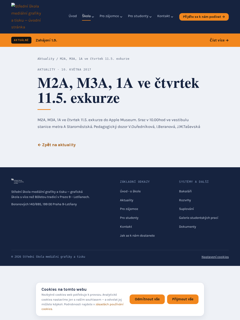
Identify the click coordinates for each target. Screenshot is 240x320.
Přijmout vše (182, 299)
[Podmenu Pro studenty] (150, 17)
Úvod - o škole (130, 191)
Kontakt (163, 16)
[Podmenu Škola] (92, 17)
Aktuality (46, 58)
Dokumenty (187, 227)
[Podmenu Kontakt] (172, 17)
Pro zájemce (109, 16)
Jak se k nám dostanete (137, 236)
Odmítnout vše (147, 299)
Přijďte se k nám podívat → (204, 17)
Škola (86, 16)
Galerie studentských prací (198, 218)
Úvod (73, 16)
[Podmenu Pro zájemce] (121, 17)
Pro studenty (138, 16)
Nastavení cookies (215, 257)
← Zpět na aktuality (57, 144)
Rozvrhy (185, 200)
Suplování (186, 209)
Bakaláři (185, 191)
